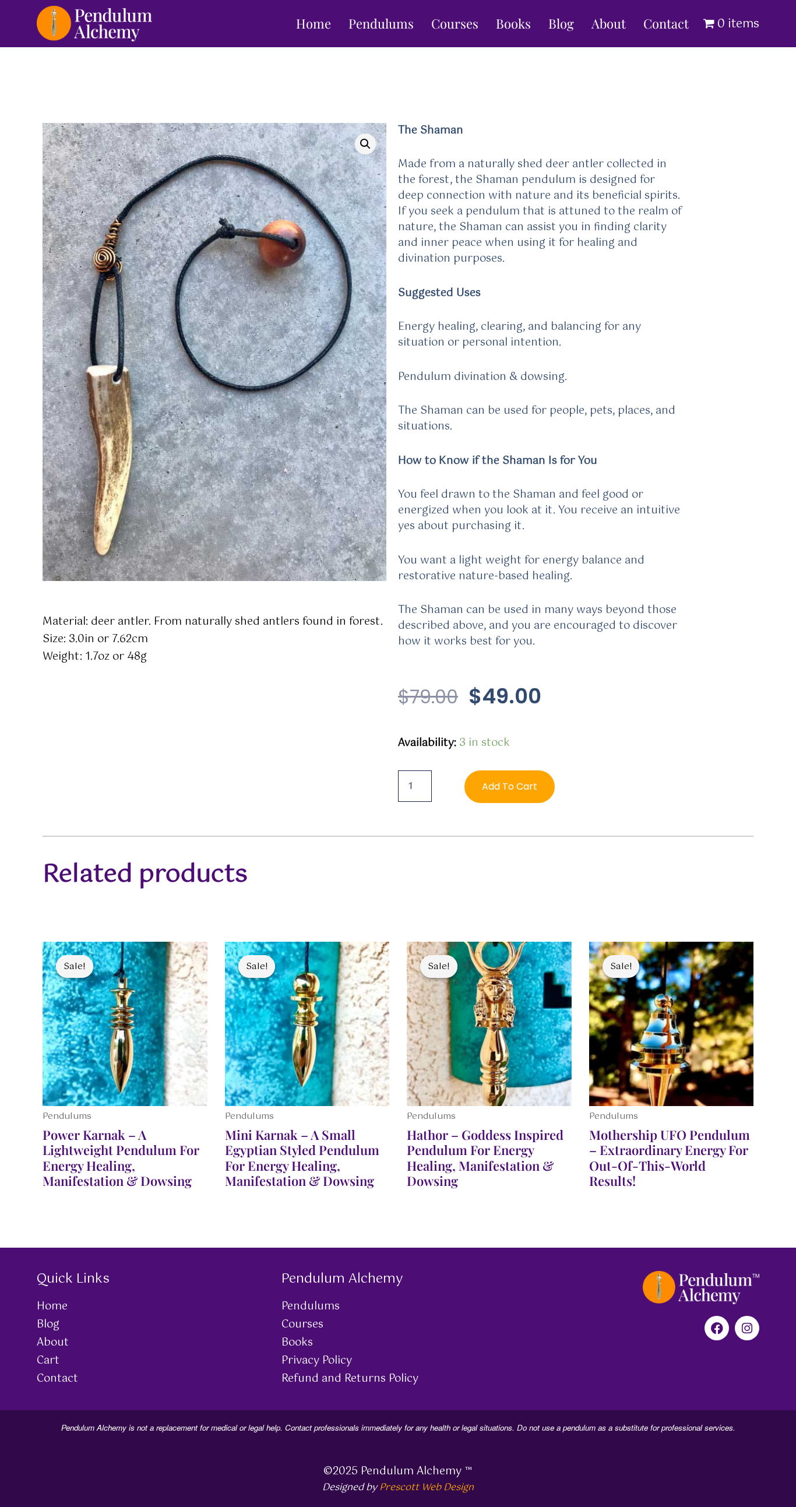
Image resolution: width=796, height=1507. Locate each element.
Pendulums (381, 23)
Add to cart (509, 786)
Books (513, 23)
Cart (48, 1361)
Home (313, 23)
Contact (666, 23)
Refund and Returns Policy (349, 1379)
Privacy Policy (316, 1361)
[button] (365, 143)
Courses (454, 23)
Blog (561, 23)
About (608, 23)
